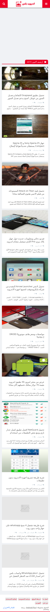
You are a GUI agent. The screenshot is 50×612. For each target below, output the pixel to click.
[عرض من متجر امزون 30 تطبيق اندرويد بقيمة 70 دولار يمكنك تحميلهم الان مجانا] (25, 365)
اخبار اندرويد (38, 246)
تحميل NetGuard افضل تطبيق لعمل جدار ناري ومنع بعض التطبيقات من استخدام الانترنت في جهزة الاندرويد (25, 432)
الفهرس (38, 603)
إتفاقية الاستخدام (11, 599)
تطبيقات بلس (30, 532)
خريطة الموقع (36, 599)
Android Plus (25, 4)
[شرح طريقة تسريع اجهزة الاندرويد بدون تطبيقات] (25, 460)
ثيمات (40, 294)
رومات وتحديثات (37, 150)
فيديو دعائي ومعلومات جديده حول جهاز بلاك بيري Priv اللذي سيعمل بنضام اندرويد (25, 240)
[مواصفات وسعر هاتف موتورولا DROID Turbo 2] (25, 317)
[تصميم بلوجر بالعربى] (9, 607)
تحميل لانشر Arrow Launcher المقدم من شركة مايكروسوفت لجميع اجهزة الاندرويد (25, 288)
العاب (40, 198)
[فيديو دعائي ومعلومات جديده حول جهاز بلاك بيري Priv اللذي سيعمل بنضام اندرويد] (25, 221)
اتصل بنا (45, 599)
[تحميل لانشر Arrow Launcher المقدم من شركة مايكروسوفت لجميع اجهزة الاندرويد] (25, 269)
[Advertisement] (25, 35)
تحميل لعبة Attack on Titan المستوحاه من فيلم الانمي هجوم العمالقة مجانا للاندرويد (26, 193)
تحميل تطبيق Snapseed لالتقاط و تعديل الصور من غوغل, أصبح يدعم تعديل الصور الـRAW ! (26, 98)
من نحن (45, 603)
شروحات (39, 485)
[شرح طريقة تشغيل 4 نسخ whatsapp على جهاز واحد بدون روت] (25, 508)
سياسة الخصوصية (24, 599)
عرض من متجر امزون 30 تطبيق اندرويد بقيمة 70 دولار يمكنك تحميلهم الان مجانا (26, 383)
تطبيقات (39, 102)
